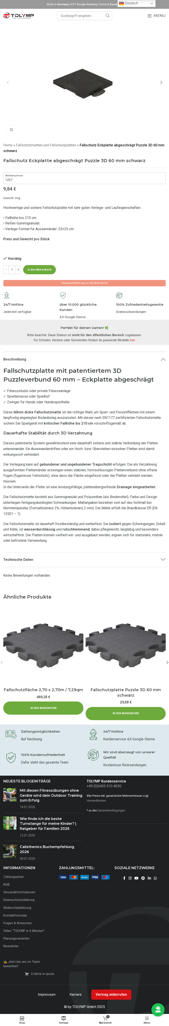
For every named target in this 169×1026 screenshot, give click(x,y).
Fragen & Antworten (17, 923)
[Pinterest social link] (143, 878)
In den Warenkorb (39, 269)
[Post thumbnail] (10, 799)
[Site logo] (18, 15)
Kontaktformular (15, 915)
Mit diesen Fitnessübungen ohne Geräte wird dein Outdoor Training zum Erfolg (51, 795)
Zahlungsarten (13, 877)
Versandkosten (96, 800)
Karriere (76, 994)
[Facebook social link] (124, 878)
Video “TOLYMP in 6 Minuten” (23, 931)
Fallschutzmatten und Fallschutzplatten (46, 145)
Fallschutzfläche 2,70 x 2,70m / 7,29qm (43, 689)
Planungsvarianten (16, 938)
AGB (6, 884)
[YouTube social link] (136, 878)
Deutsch (131, 3)
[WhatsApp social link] (155, 878)
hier (132, 340)
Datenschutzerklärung (19, 900)
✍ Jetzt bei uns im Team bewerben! (21, 964)
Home (8, 145)
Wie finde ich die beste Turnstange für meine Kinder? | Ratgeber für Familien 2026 (48, 824)
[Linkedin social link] (149, 878)
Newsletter (11, 946)
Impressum (47, 994)
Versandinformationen (19, 892)
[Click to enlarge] (12, 130)
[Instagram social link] (130, 878)
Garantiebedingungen (111, 810)
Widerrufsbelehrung (17, 908)
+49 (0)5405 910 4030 (104, 786)
